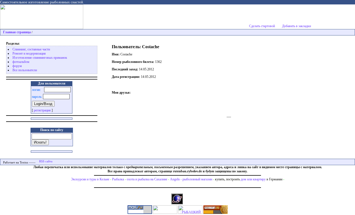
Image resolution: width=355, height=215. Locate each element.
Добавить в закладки (296, 26)
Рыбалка (118, 179)
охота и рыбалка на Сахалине (147, 179)
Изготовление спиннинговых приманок (39, 58)
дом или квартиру (253, 179)
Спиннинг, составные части (31, 49)
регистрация (42, 110)
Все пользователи (24, 70)
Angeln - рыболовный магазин (191, 179)
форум (17, 66)
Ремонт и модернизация (29, 53)
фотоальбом (20, 62)
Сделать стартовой (262, 26)
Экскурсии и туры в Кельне (90, 179)
